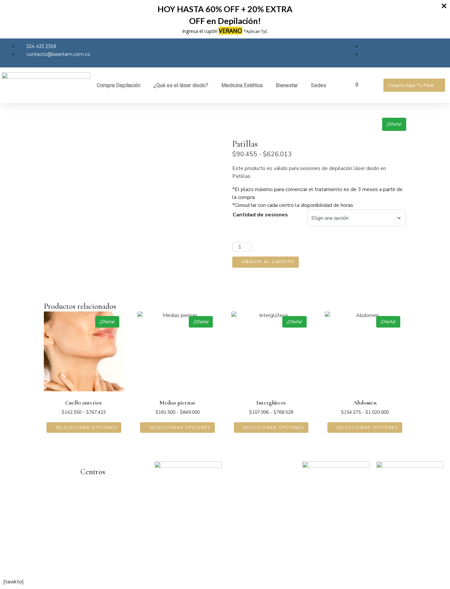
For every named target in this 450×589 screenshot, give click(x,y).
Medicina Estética (242, 85)
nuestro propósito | (141, 565)
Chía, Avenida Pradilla (105, 525)
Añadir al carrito (268, 262)
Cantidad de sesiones (260, 214)
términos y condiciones (88, 565)
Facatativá (92, 539)
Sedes (318, 85)
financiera (174, 565)
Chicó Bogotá (95, 499)
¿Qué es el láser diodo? (181, 85)
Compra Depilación (118, 85)
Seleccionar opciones (86, 427)
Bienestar (287, 85)
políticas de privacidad (32, 565)
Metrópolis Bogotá (102, 512)
